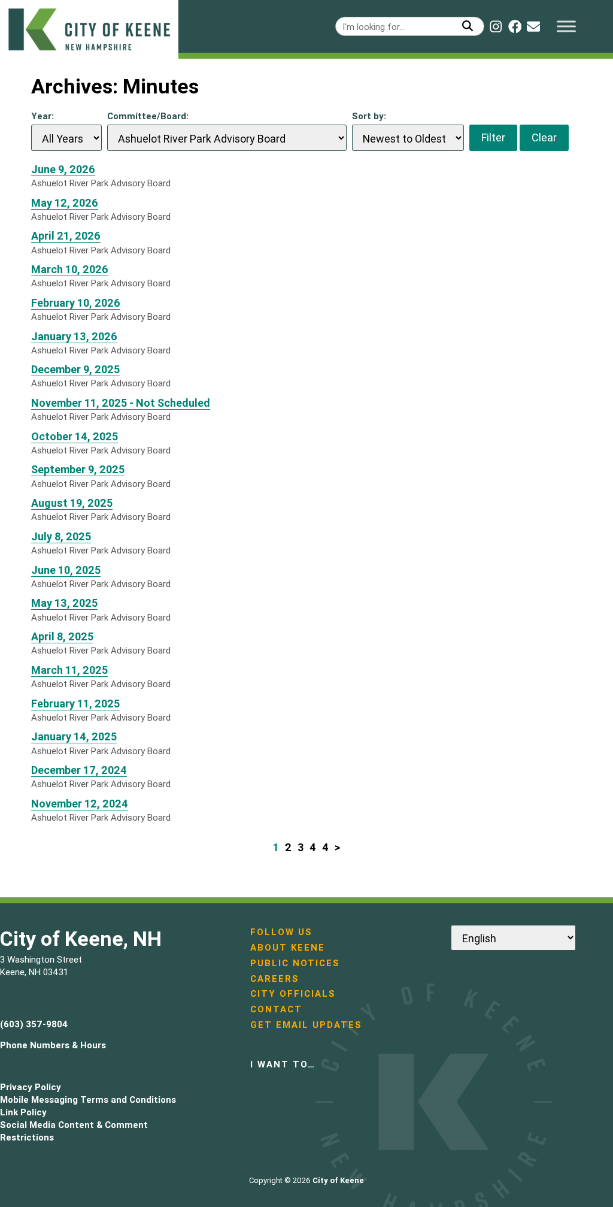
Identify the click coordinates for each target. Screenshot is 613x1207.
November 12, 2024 (79, 803)
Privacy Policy (30, 1087)
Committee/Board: (148, 116)
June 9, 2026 (63, 169)
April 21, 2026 (66, 235)
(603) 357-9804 (34, 1024)
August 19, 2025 (72, 502)
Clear (544, 137)
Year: (42, 116)
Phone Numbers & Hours (53, 1045)
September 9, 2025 (78, 469)
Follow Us (281, 931)
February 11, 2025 (75, 703)
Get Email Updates (306, 1024)
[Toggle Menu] (566, 26)
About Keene (287, 947)
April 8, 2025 (62, 636)
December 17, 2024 (79, 770)
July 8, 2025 (61, 536)
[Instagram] (495, 26)
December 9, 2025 (75, 369)
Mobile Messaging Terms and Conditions (88, 1099)
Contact (276, 1009)
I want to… (282, 1064)
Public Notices (295, 963)
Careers (274, 978)
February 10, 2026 (75, 302)
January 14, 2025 (74, 736)
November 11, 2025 (120, 402)
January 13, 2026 (74, 336)
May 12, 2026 (64, 202)
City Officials (293, 993)
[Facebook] (514, 26)
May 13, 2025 (64, 602)
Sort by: (369, 116)
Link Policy (23, 1112)
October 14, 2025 (74, 436)
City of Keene (338, 1180)
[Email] (533, 26)
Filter (493, 137)
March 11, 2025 (69, 670)
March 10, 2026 (69, 269)
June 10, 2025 (66, 569)
